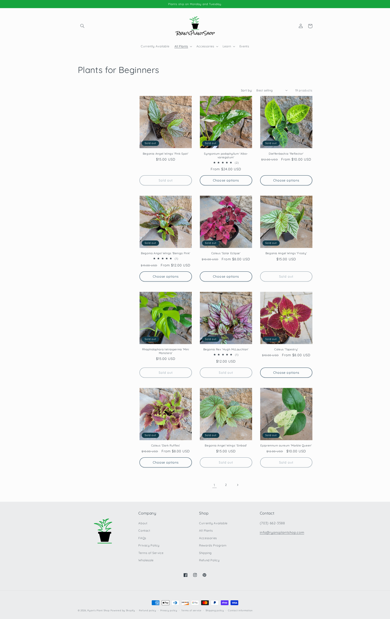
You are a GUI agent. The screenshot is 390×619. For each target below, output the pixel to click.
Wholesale (146, 560)
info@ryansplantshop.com (282, 532)
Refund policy (147, 610)
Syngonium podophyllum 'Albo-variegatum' (226, 155)
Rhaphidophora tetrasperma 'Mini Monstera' (165, 351)
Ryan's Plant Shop (98, 610)
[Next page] (237, 485)
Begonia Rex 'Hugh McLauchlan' (226, 349)
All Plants (206, 530)
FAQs (142, 538)
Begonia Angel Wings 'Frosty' (286, 253)
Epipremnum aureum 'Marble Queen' (286, 445)
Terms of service (191, 610)
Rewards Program (212, 545)
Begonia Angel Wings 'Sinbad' (226, 445)
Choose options (226, 180)
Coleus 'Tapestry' (286, 349)
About (142, 523)
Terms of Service (150, 553)
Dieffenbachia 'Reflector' (286, 153)
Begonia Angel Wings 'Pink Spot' (166, 153)
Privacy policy (168, 610)
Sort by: (246, 90)
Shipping (205, 553)
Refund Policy (209, 560)
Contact (144, 530)
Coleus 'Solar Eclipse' (226, 253)
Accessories (208, 538)
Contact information (240, 610)
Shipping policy (215, 610)
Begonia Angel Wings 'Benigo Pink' (165, 253)
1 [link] (214, 485)
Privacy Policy (148, 545)
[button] (82, 26)
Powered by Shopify (122, 610)
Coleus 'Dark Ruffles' (165, 445)
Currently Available (213, 523)
